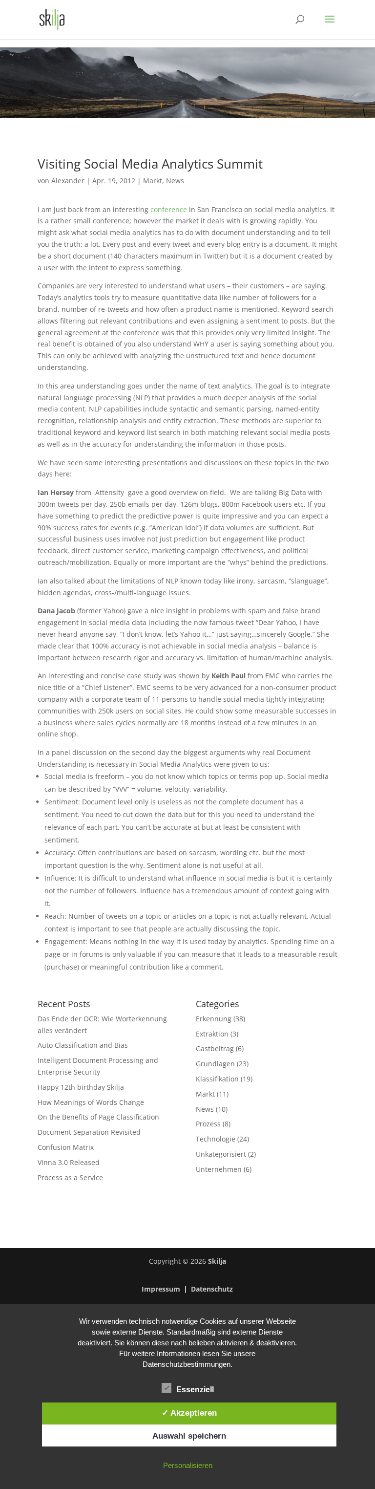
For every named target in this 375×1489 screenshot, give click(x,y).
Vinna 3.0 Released (69, 1162)
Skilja (217, 1261)
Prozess (208, 1123)
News (175, 180)
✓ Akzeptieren (189, 1412)
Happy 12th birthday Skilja (81, 1087)
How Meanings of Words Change (91, 1102)
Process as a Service (70, 1177)
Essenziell (195, 1389)
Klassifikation (217, 1078)
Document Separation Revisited (89, 1132)
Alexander (67, 180)
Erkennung (213, 1018)
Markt (152, 180)
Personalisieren (187, 1465)
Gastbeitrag (215, 1048)
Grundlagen (215, 1063)
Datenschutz (212, 1290)
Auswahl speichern (189, 1435)
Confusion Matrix (66, 1147)
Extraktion (212, 1033)
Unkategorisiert (221, 1154)
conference (169, 209)
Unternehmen (219, 1169)
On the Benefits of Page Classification (98, 1117)
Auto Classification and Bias (83, 1045)
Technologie (215, 1139)
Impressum (161, 1290)
